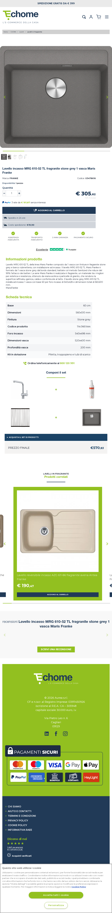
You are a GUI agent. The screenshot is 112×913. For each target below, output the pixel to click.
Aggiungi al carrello (57, 595)
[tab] (7, 603)
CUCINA (14, 32)
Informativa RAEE (18, 830)
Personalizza (56, 905)
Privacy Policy (16, 820)
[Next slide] (107, 97)
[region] (56, 888)
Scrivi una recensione (56, 649)
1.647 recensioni (15, 847)
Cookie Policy (16, 825)
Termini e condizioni (20, 816)
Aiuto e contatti (18, 811)
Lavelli (21, 32)
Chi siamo (13, 806)
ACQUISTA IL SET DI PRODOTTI (24, 437)
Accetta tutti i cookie (56, 895)
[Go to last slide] (4, 97)
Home (6, 32)
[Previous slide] (4, 635)
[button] (4, 157)
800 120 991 (67, 363)
